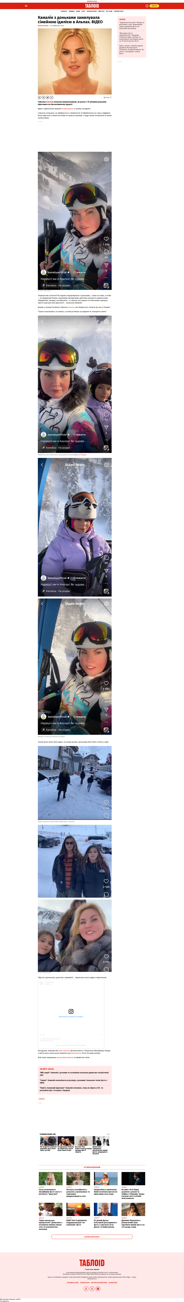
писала (71, 307)
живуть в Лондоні (79, 455)
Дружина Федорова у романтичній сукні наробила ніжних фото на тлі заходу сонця (133, 1223)
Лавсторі (101, 11)
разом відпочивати (65, 1057)
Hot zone (109, 11)
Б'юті (83, 11)
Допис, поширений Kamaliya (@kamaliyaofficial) (71, 1045)
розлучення (76, 1053)
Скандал (71, 11)
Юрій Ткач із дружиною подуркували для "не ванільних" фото (76, 1222)
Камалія (49, 102)
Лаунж (122, 19)
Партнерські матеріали (99, 1282)
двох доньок (64, 1050)
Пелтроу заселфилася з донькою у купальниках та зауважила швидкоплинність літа (78, 1192)
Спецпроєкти (118, 11)
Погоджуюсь (4, 1301)
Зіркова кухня (92, 11)
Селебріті (64, 11)
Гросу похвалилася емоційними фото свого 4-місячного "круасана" (50, 1191)
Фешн (78, 11)
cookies (18, 1299)
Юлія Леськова (43, 26)
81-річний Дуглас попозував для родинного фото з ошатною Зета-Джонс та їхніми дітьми (105, 1223)
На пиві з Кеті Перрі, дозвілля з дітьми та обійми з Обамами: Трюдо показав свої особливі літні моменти (133, 1193)
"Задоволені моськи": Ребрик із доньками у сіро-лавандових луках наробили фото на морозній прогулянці (131, 25)
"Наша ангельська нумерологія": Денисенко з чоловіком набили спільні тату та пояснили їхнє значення (50, 1224)
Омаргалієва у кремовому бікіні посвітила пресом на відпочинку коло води (105, 1191)
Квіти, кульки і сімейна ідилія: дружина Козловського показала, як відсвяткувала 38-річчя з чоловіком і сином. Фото (131, 50)
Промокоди (112, 1282)
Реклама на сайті (73, 1282)
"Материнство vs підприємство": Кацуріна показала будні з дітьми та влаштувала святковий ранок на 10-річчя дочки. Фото (131, 37)
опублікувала (68, 109)
